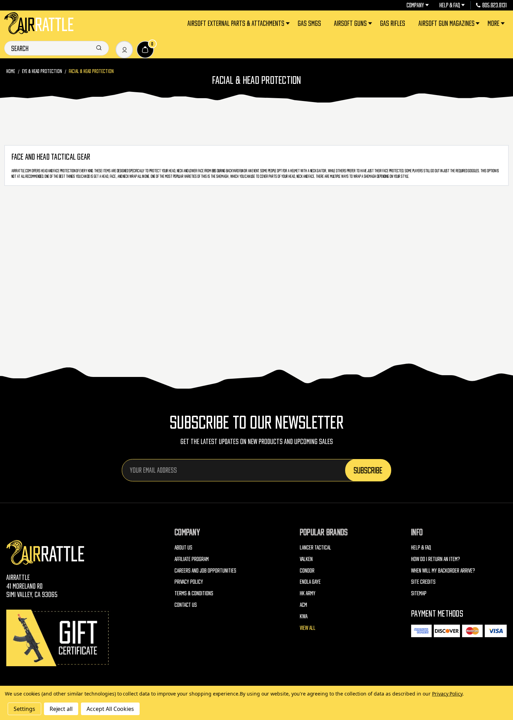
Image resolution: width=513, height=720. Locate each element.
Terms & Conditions (193, 593)
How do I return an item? (435, 559)
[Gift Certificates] (58, 638)
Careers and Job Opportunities (205, 570)
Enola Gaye (310, 581)
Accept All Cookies (110, 709)
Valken (306, 559)
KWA (303, 616)
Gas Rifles (392, 23)
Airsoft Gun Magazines (446, 23)
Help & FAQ (449, 5)
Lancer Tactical (315, 547)
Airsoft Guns (350, 23)
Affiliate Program (191, 559)
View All (307, 628)
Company (415, 5)
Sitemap (418, 593)
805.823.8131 (494, 5)
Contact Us (185, 605)
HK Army (307, 593)
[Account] (124, 49)
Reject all (61, 709)
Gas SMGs (309, 23)
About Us (183, 547)
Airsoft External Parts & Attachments (235, 23)
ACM (303, 605)
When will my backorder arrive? (443, 570)
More (493, 23)
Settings (24, 709)
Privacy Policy (188, 581)
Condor (307, 570)
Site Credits (423, 581)
